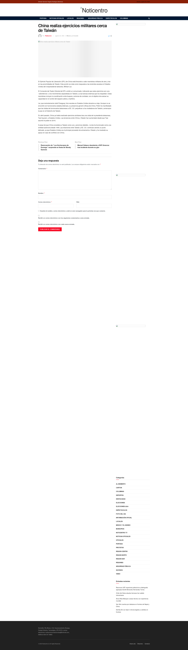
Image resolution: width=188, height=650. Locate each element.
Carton (119, 488)
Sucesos (119, 570)
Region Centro (122, 551)
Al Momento (121, 484)
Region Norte (121, 555)
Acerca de (132, 644)
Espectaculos (121, 510)
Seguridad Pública (95, 18)
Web (77, 202)
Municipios (120, 529)
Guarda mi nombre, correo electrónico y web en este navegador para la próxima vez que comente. (72, 211)
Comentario (42, 169)
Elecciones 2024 (122, 506)
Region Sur (120, 559)
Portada (43, 18)
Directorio (140, 644)
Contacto (147, 644)
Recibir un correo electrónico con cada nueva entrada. (56, 224)
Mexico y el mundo (72, 36)
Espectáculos (111, 18)
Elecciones (120, 503)
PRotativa (120, 547)
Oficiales (119, 540)
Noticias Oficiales (57, 18)
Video (118, 574)
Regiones (80, 18)
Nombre (41, 193)
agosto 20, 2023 (59, 36)
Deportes (119, 495)
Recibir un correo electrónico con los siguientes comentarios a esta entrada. (63, 218)
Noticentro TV (121, 533)
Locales (70, 18)
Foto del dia (121, 514)
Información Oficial (124, 518)
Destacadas (120, 499)
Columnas (124, 18)
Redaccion (48, 36)
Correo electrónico (45, 202)
